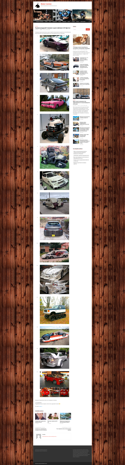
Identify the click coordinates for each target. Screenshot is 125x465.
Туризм (73, 21)
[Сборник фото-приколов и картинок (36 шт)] (40, 419)
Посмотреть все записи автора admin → (49, 436)
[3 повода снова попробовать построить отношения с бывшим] (81, 44)
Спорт (69, 21)
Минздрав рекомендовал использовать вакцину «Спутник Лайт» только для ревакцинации (85, 129)
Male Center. (46, 4)
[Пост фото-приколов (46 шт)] (53, 419)
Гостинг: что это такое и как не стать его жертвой (84, 84)
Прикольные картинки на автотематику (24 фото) (65, 422)
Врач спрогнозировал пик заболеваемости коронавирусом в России (81, 103)
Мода (59, 21)
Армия (46, 21)
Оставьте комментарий (46, 29)
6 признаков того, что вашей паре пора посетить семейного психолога (84, 59)
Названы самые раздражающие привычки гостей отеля (84, 123)
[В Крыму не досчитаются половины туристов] (76, 120)
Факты (77, 21)
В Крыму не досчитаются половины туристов (85, 117)
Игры (50, 21)
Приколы (64, 21)
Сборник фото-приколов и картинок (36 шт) (40, 422)
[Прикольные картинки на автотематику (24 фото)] (65, 419)
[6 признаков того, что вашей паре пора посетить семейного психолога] (76, 61)
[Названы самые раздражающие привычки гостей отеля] (76, 125)
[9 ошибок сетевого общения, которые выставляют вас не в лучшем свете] (76, 74)
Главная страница (39, 21)
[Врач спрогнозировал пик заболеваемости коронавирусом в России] (81, 99)
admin (41, 29)
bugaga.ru (40, 406)
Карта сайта (83, 21)
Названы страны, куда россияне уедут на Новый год (84, 135)
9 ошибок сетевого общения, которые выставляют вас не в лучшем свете (84, 72)
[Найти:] (81, 29)
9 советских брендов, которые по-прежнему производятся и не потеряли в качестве (84, 66)
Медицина (55, 21)
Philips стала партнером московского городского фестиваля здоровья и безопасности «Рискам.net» (80, 152)
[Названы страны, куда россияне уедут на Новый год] (76, 137)
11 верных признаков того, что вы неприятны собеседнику (84, 78)
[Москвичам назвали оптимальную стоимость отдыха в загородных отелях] (76, 143)
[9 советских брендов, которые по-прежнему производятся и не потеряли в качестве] (76, 67)
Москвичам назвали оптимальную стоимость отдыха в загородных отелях (85, 142)
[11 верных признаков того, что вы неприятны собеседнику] (76, 81)
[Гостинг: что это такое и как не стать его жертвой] (76, 86)
